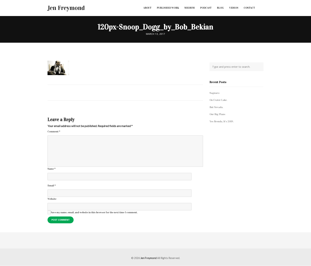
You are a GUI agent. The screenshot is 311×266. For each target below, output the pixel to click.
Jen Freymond (66, 8)
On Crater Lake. (218, 100)
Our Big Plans (217, 114)
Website (52, 198)
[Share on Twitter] (123, 92)
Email (52, 185)
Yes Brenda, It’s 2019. (221, 121)
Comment (54, 131)
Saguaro (214, 93)
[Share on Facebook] (116, 92)
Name (51, 168)
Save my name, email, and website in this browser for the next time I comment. (94, 212)
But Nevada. (216, 107)
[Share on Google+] (130, 92)
